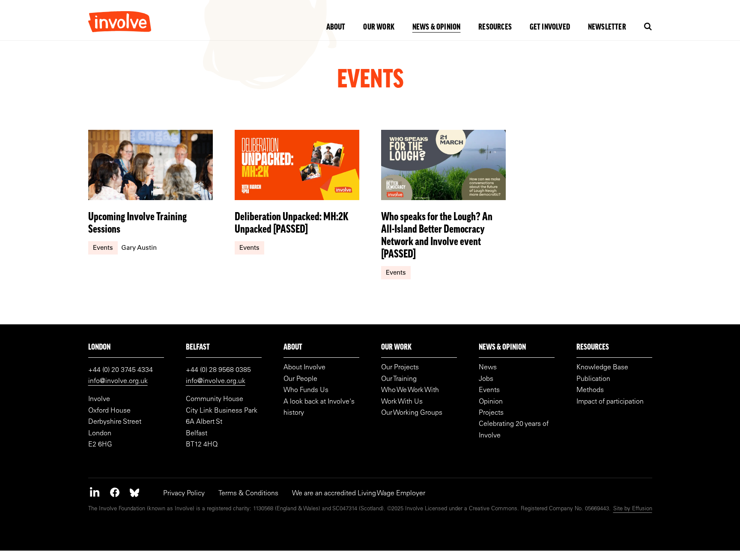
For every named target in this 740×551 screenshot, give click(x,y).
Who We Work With (410, 390)
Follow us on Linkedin (95, 492)
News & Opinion (436, 28)
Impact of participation (610, 401)
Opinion (491, 401)
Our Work (378, 28)
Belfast (198, 348)
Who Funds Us (305, 390)
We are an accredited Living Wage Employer (358, 493)
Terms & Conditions (248, 493)
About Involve (304, 367)
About (336, 28)
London (99, 348)
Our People (300, 379)
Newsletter (607, 28)
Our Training (399, 379)
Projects (491, 413)
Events (489, 390)
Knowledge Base (602, 367)
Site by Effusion (632, 509)
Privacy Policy (184, 493)
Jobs (486, 379)
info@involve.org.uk (118, 381)
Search (648, 27)
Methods (590, 390)
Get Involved (550, 28)
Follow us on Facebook (115, 492)
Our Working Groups (411, 413)
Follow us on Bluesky (134, 492)
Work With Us (402, 401)
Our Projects (400, 367)
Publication (593, 379)
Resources (495, 28)
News (488, 367)
